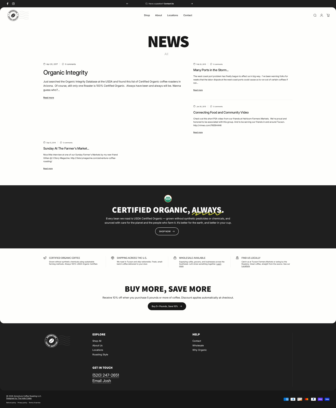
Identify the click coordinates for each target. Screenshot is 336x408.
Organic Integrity (65, 72)
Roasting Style (100, 354)
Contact (196, 341)
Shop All (96, 341)
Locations (246, 266)
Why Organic (199, 350)
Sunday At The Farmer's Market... (66, 148)
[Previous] (127, 3)
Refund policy (11, 403)
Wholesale (198, 345)
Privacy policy (22, 403)
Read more (48, 97)
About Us (97, 345)
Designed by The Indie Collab (19, 398)
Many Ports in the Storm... (211, 70)
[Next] (192, 3)
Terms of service (34, 403)
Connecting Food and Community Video (221, 112)
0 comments (70, 64)
